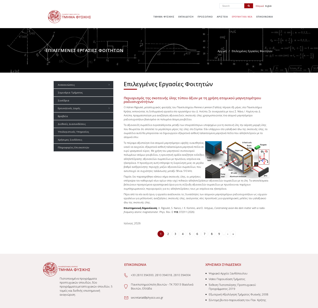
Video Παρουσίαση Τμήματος (227, 279)
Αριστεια (222, 16)
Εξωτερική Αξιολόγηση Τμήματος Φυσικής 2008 (238, 294)
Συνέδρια (63, 100)
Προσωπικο (205, 16)
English (268, 6)
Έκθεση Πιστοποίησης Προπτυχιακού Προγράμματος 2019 (232, 287)
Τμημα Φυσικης (163, 16)
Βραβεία (63, 116)
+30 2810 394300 (142, 275)
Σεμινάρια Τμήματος (70, 92)
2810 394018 (163, 275)
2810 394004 (182, 275)
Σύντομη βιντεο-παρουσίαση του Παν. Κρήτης (237, 300)
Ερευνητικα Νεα (242, 16)
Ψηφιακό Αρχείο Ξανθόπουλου (228, 273)
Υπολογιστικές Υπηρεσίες (73, 131)
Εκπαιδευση (186, 16)
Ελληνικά (260, 6)
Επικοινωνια (264, 16)
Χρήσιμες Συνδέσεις (70, 139)
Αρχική (222, 51)
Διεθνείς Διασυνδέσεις (72, 124)
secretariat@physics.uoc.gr (147, 297)
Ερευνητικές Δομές (69, 108)
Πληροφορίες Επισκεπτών (73, 147)
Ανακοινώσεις (66, 84)
